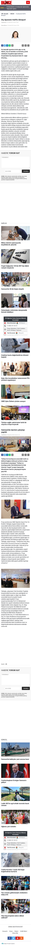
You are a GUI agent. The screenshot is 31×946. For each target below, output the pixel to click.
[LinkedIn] (7, 45)
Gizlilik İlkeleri (23, 931)
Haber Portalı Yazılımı (9, 943)
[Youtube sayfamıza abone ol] (17, 938)
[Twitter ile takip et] (13, 938)
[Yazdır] (12, 45)
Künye (11, 931)
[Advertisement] (15, 202)
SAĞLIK (12, 13)
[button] (23, 45)
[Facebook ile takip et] (10, 938)
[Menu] (28, 2)
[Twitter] (5, 45)
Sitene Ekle (15, 933)
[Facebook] (2, 45)
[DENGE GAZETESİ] (6, 2)
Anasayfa (5, 13)
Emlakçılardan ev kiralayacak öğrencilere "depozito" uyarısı (18, 7)
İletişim (16, 931)
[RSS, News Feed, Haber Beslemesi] (21, 938)
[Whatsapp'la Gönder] (10, 45)
